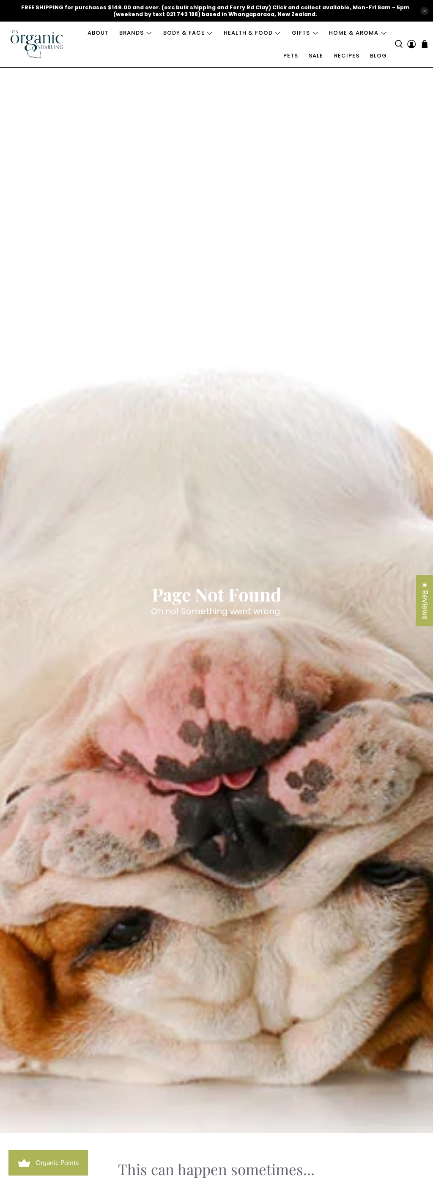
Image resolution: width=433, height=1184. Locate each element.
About (98, 33)
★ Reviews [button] (425, 600)
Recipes (346, 56)
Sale (316, 56)
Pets (290, 56)
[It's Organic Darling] (37, 44)
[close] (424, 11)
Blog (378, 56)
